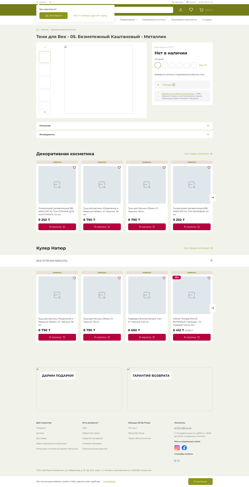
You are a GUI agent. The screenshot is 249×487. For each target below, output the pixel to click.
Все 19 (203, 65)
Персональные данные (95, 449)
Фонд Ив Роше (136, 433)
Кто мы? (132, 428)
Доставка (41, 438)
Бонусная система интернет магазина (57, 449)
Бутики (40, 433)
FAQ (84, 428)
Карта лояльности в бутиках (51, 443)
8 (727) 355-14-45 (182, 428)
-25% (176, 277)
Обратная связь (91, 433)
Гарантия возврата (92, 438)
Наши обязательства (139, 438)
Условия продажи (92, 443)
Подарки (41, 428)
